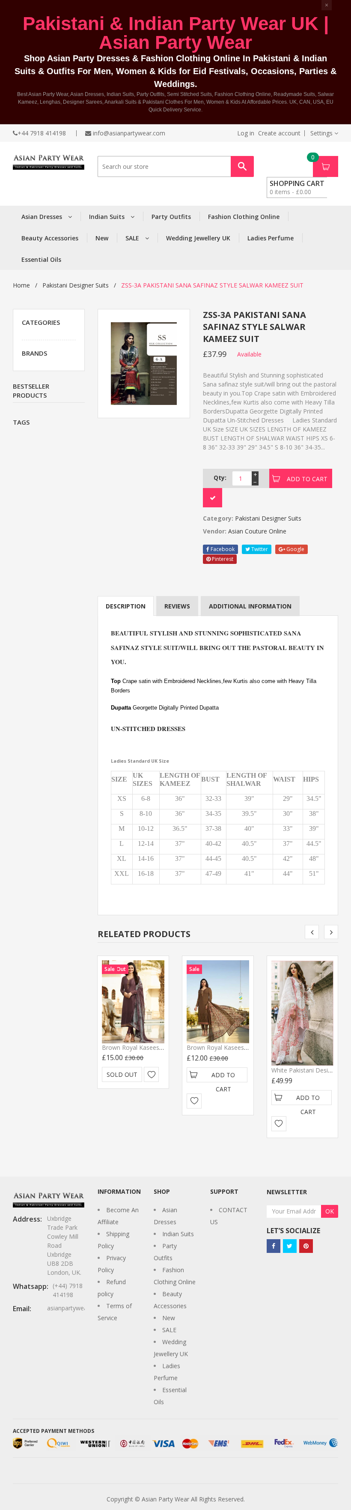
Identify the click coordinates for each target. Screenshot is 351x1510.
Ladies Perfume (270, 238)
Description (126, 606)
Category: (218, 518)
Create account (279, 133)
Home (21, 285)
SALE (133, 238)
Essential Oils (41, 259)
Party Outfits (171, 217)
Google (294, 549)
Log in (245, 133)
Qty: (220, 477)
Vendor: (214, 531)
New (101, 238)
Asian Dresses (42, 217)
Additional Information (250, 606)
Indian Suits (107, 217)
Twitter (259, 549)
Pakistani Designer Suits (75, 285)
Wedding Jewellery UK (198, 238)
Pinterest (222, 559)
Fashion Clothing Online (244, 217)
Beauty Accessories (49, 238)
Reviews (177, 606)
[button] (324, 133)
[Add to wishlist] (151, 1074)
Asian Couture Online (257, 531)
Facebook (222, 549)
